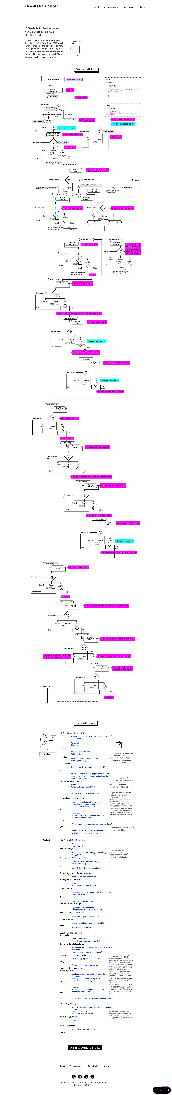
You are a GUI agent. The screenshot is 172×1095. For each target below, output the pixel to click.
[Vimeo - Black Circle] (92, 1077)
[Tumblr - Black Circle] (86, 1077)
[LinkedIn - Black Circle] (80, 1077)
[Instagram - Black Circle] (74, 1077)
